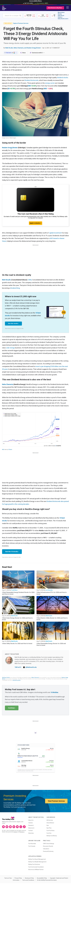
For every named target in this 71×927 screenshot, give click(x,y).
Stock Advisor (50, 822)
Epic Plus (49, 828)
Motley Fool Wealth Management (37, 861)
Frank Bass (14, 590)
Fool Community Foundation (36, 867)
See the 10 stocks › (12, 551)
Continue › (11, 708)
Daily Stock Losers (63, 18)
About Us (30, 820)
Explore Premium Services (20, 23)
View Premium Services (56, 801)
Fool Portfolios (50, 830)
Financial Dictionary (48, 851)
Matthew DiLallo (6, 677)
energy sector (50, 83)
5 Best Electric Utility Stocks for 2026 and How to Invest (52, 619)
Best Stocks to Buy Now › (55, 7)
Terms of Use (8, 878)
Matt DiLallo (14, 615)
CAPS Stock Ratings (48, 843)
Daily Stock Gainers (61, 16)
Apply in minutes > (35, 223)
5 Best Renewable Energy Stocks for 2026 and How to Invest (51, 644)
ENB (29, 86)
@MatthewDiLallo (31, 667)
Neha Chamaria (35, 677)
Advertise (31, 833)
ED (9, 88)
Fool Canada (31, 846)
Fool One (49, 833)
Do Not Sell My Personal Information (47, 880)
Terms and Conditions (28, 880)
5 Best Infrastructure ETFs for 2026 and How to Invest (52, 593)
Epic (48, 825)
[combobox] (12, 15)
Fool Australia (32, 843)
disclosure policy (16, 680)
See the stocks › (13, 323)
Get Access (20, 757)
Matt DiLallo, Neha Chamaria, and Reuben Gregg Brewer (23, 48)
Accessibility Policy (42, 878)
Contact (30, 830)
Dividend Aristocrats (31, 80)
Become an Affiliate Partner (36, 869)
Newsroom (31, 828)
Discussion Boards (48, 846)
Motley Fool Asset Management (37, 859)
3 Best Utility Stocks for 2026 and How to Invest (17, 643)
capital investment (55, 233)
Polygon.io (21, 832)
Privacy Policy (18, 878)
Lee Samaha (49, 590)
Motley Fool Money (52, 835)
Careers (30, 822)
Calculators (46, 848)
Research (31, 825)
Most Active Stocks (61, 13)
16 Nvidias (54, 692)
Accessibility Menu (35, 1)
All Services (50, 820)
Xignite (15, 832)
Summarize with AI (37, 52)
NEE (45, 88)
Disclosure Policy (29, 878)
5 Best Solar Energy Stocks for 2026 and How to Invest (17, 619)
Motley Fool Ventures (34, 864)
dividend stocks (62, 77)
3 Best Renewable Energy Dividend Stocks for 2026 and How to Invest (18, 593)
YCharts (10, 449)
